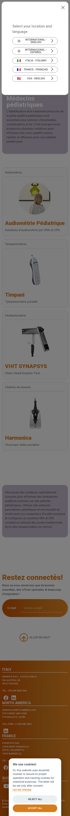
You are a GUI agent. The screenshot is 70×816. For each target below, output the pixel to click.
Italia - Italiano (35, 60)
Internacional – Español (36, 51)
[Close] (63, 7)
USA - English (36, 78)
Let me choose (22, 789)
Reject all (35, 799)
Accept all (35, 808)
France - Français (36, 69)
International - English (36, 41)
